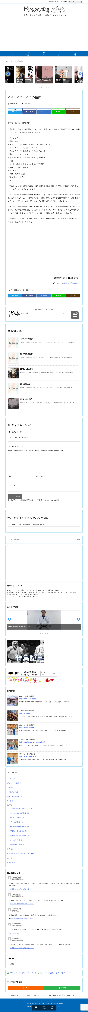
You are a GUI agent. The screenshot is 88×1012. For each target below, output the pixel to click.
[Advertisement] (44, 35)
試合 (10, 858)
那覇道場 (12, 862)
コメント (11, 455)
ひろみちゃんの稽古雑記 (19, 813)
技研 (10, 849)
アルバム (11, 778)
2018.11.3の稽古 (26, 369)
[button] (9, 74)
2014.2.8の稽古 (26, 339)
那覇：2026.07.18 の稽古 (27, 699)
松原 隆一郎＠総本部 (71, 283)
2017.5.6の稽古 (26, 399)
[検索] (81, 2)
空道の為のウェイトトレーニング (20, 853)
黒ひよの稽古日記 (17, 844)
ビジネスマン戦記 (14, 783)
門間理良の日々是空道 (19, 831)
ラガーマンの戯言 (17, 817)
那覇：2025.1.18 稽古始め (27, 756)
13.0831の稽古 (26, 384)
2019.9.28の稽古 (15, 933)
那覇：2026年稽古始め (26, 728)
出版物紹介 (12, 792)
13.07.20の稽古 (26, 354)
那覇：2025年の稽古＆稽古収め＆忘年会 (32, 742)
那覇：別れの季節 (24, 713)
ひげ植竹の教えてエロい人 (21, 808)
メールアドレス (39, 476)
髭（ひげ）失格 (16, 840)
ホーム (10, 61)
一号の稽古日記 (17, 822)
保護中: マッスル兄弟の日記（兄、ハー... (22, 889)
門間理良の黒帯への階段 (19, 835)
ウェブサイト (12, 485)
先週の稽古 (20, 61)
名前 (10, 476)
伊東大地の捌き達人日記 (19, 826)
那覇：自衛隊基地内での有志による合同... (22, 904)
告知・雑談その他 (15, 796)
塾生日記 (10, 801)
